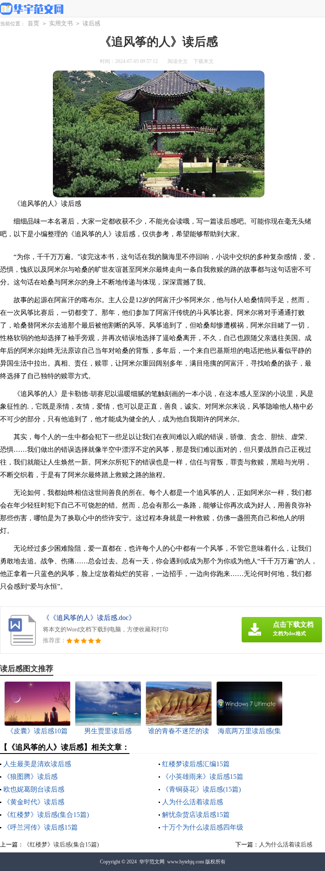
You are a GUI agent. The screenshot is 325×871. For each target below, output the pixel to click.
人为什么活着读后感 (192, 801)
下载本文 (203, 61)
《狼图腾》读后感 (30, 776)
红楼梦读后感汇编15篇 (196, 763)
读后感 (91, 23)
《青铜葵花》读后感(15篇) (201, 789)
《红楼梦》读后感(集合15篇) (46, 814)
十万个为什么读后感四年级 (202, 827)
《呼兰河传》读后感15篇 (40, 827)
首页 (33, 23)
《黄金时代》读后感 (33, 801)
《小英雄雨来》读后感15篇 (202, 776)
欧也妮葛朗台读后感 (33, 789)
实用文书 (61, 23)
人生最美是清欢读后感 (37, 763)
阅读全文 (178, 61)
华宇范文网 (152, 862)
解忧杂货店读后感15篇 (196, 814)
